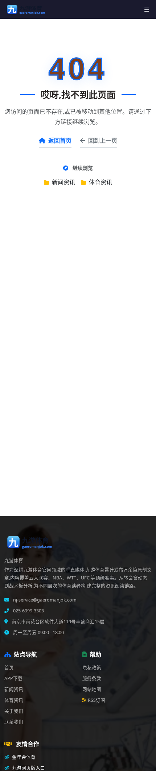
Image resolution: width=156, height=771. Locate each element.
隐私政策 (91, 668)
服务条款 (91, 678)
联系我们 (13, 722)
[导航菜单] (146, 9)
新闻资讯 (62, 182)
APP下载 (13, 678)
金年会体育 (23, 757)
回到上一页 (102, 140)
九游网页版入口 (28, 768)
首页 (9, 668)
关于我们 (13, 711)
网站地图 (91, 689)
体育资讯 (99, 182)
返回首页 (59, 140)
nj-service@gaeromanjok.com (44, 600)
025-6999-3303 (28, 611)
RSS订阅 (96, 700)
